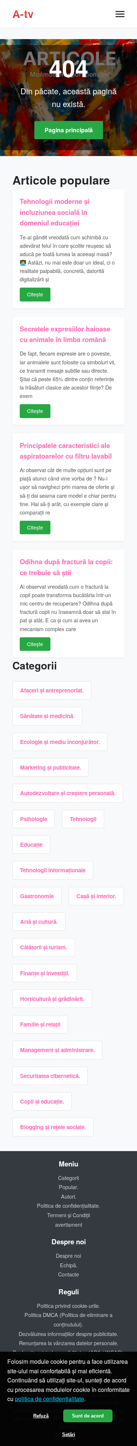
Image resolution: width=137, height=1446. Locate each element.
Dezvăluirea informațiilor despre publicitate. (68, 1333)
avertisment (68, 1224)
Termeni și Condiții (68, 1215)
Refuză (41, 1416)
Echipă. (68, 1265)
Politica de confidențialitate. (68, 1205)
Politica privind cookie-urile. (68, 1305)
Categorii (68, 1177)
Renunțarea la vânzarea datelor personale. (68, 1343)
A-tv (23, 13)
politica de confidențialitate (49, 1398)
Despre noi (68, 1255)
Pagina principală (69, 130)
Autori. (68, 1196)
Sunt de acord (88, 1416)
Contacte (68, 1274)
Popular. (68, 1187)
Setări (68, 1434)
